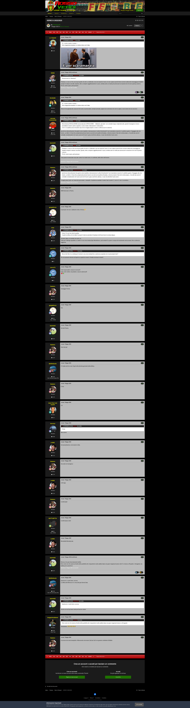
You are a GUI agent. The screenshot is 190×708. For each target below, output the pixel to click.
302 (57, 32)
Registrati (139, 10)
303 (60, 32)
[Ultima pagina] (93, 32)
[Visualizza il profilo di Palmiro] (53, 173)
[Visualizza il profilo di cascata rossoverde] (53, 125)
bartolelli (53, 143)
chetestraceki (56, 24)
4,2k (53, 111)
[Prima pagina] (47, 32)
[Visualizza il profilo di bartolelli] (53, 148)
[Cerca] (142, 13)
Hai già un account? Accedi (127, 10)
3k (53, 261)
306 (70, 32)
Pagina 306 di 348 (100, 32)
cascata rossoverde (52, 119)
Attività (56, 13)
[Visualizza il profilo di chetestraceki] (48, 25)
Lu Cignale (52, 38)
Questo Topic (135, 13)
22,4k (53, 50)
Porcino (52, 423)
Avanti (90, 32)
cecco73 (52, 248)
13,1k (53, 455)
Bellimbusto (53, 363)
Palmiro (52, 167)
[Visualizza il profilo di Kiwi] (53, 233)
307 (73, 32)
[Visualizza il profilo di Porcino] (53, 429)
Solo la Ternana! (64, 26)
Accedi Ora (118, 677)
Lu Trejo (75, 230)
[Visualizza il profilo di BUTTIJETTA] (53, 523)
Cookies (104, 698)
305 (67, 32)
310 (83, 32)
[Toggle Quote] (62, 40)
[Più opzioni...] (142, 37)
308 (76, 32)
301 (54, 32)
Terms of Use (66, 704)
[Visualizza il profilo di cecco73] (53, 253)
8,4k (53, 220)
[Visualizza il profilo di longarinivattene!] (53, 622)
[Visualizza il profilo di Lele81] (53, 447)
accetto (140, 704)
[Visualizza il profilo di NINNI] (53, 78)
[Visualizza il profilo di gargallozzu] (53, 212)
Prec (50, 32)
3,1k (53, 417)
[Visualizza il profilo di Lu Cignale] (53, 43)
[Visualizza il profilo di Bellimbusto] (53, 369)
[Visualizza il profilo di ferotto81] (53, 103)
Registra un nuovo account (72, 677)
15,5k (53, 133)
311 (86, 32)
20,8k (53, 86)
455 (53, 531)
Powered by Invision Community (95, 699)
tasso (74, 120)
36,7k (53, 156)
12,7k (53, 180)
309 (79, 32)
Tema (91, 698)
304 (63, 32)
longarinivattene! (52, 617)
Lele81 (53, 442)
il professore (76, 75)
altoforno (75, 251)
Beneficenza (64, 13)
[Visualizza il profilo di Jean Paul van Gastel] (53, 410)
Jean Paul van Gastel (52, 403)
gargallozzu (52, 207)
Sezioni (50, 13)
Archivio (71, 13)
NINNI (53, 73)
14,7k (53, 240)
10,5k (53, 376)
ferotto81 (53, 98)
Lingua (86, 698)
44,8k (53, 630)
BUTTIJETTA (53, 518)
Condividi (130, 25)
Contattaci (78, 13)
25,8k (53, 436)
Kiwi (74, 40)
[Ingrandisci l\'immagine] (78, 57)
